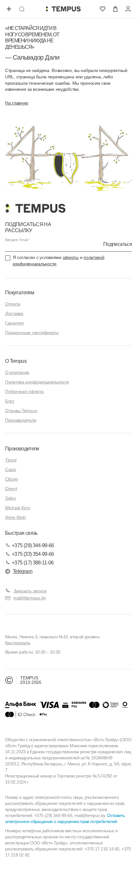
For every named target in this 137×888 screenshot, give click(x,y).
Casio (10, 469)
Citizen (11, 479)
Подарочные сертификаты (32, 332)
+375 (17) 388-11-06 (33, 562)
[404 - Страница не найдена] (63, 8)
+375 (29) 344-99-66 (33, 545)
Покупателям (19, 292)
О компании (17, 372)
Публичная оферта (24, 391)
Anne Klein (15, 517)
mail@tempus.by (29, 597)
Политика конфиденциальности (37, 381)
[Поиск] (22, 9)
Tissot (10, 459)
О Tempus (15, 361)
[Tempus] (35, 208)
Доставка (14, 313)
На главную (16, 102)
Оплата (12, 303)
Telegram (22, 571)
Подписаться (117, 244)
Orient (11, 488)
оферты (71, 257)
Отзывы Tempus (21, 410)
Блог (9, 401)
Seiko (10, 498)
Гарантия (14, 323)
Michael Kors (17, 507)
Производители (20, 420)
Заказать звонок (30, 590)
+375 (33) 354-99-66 (33, 554)
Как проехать (17, 642)
